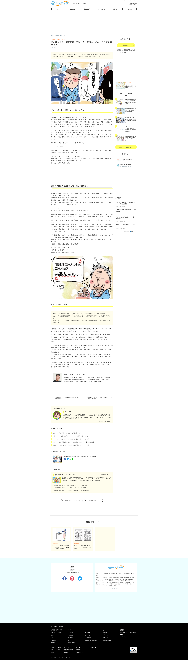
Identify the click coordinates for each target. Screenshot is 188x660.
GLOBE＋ (87, 632)
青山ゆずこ (68, 412)
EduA (52, 635)
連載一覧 (115, 9)
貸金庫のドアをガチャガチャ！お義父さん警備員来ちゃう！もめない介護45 (71, 445)
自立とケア (72, 9)
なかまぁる (88, 637)
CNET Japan (71, 630)
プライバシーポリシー (56, 650)
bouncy (70, 640)
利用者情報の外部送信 (69, 650)
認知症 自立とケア (129, 83)
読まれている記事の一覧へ (125, 147)
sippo (86, 630)
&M (52, 632)
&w (54, 632)
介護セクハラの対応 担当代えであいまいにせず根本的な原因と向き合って (71, 436)
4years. (104, 630)
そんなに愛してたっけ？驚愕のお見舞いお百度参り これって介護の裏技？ (96, 397)
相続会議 (105, 632)
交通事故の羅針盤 (107, 640)
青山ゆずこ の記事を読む (104, 421)
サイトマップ (67, 647)
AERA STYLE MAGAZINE (91, 640)
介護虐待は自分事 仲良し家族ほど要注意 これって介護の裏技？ (67, 397)
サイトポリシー (80, 647)
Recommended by (126, 231)
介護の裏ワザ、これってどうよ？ (58, 39)
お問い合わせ (79, 652)
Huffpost (70, 635)
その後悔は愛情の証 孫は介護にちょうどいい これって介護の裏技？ (71, 485)
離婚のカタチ (54, 642)
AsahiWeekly (123, 636)
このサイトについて (116, 588)
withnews (53, 640)
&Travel (59, 632)
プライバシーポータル (94, 647)
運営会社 (53, 652)
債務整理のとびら (72, 642)
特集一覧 (129, 9)
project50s (55, 543)
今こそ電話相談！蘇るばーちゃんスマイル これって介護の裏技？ (70, 488)
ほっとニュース (101, 9)
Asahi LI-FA (105, 637)
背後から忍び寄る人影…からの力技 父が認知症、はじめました (69, 433)
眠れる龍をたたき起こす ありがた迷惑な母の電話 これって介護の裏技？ (71, 439)
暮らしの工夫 (87, 9)
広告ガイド (66, 652)
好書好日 (87, 635)
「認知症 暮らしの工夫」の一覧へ (72, 500)
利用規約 (78, 650)
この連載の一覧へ (105, 475)
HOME (58, 9)
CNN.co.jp (70, 632)
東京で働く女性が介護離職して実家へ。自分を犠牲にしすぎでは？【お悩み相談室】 (73, 442)
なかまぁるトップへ (94, 500)
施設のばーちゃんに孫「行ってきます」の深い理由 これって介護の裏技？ (72, 490)
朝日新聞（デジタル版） (57, 630)
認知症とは (125, 45)
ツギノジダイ (106, 635)
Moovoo (53, 637)
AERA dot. (70, 637)
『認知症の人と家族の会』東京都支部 (74, 377)
